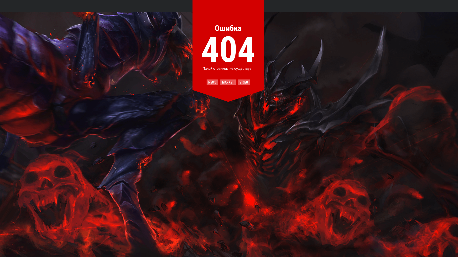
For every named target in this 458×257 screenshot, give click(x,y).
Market (228, 82)
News (212, 82)
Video (243, 82)
